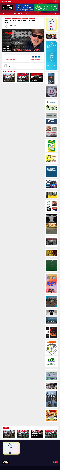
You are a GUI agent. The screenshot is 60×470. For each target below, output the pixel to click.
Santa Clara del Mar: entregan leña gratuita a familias (9, 77)
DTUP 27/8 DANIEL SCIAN (36, 59)
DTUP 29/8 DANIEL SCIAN (10, 59)
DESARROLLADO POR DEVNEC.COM (7, 468)
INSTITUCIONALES (19, 18)
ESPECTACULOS (14, 18)
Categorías (26, 13)
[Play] (50, 29)
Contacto (20, 13)
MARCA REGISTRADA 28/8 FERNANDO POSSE (36, 77)
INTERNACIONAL (24, 18)
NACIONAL (30, 18)
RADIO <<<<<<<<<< (9, 13)
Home (45, 468)
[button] (55, 13)
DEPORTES (10, 18)
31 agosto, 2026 (7, 435)
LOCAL (27, 18)
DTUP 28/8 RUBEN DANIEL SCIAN (22, 77)
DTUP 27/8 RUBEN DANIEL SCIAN (50, 433)
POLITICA (33, 18)
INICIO (54, 468)
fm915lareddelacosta (13, 25)
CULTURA (7, 18)
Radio (57, 468)
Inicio (15, 13)
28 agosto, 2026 (21, 435)
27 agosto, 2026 (49, 435)
